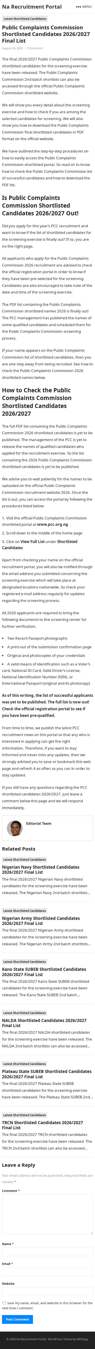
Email (7, 1264)
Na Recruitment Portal (32, 6)
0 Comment (35, 48)
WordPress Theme (60, 1339)
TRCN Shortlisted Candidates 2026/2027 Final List (42, 1125)
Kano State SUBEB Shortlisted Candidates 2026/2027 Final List (44, 971)
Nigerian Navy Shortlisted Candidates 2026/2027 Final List (40, 869)
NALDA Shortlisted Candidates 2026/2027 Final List (44, 1023)
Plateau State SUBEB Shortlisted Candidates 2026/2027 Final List (46, 1074)
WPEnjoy (82, 1339)
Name (8, 1244)
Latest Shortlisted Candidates (25, 19)
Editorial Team (38, 823)
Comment (11, 1191)
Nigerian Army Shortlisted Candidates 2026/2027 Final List (41, 920)
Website (8, 1283)
